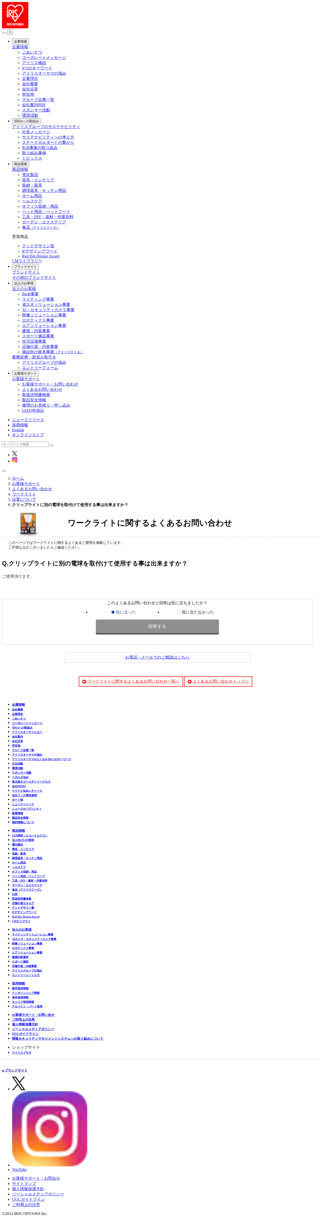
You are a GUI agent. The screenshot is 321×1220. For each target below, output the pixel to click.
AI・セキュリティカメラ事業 (48, 310)
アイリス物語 (34, 63)
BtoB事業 (30, 294)
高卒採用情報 (20, 997)
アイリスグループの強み (44, 362)
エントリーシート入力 (26, 975)
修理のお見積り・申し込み (46, 405)
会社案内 (17, 736)
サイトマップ (24, 1183)
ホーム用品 (32, 196)
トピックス (32, 158)
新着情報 (17, 813)
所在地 (28, 94)
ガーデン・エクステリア (44, 222)
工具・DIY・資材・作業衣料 (47, 217)
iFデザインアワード (39, 251)
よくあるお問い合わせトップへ (220, 681)
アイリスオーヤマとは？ (27, 732)
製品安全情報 (34, 400)
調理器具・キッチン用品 (44, 190)
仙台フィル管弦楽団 (24, 795)
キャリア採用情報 (23, 1001)
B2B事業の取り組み (40, 148)
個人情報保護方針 (25, 1024)
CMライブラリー (27, 261)
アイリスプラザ (21, 1052)
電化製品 (30, 175)
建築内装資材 (20, 956)
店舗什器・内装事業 (40, 346)
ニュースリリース (28, 420)
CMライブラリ (21, 921)
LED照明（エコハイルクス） (30, 835)
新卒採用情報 (20, 988)
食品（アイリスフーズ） (27, 889)
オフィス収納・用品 (40, 206)
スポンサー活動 (36, 110)
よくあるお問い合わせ (42, 389)
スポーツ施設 (20, 961)
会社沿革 (30, 89)
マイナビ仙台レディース (27, 790)
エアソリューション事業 (44, 325)
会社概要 (30, 84)
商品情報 (20, 164)
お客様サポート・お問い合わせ (50, 384)
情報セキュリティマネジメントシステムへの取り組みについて (57, 1038)
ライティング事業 (38, 299)
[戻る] (4, 33)
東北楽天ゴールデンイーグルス (31, 781)
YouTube (19, 1169)
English (18, 430)
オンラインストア (28, 435)
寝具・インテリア (38, 180)
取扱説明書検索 (36, 395)
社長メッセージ (36, 132)
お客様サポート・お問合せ (36, 1178)
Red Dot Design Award (40, 256)
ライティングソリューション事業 (32, 934)
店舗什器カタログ (23, 903)
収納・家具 (32, 185)
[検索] (51, 445)
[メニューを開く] (4, 471)
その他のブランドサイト (34, 277)
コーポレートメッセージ (44, 57)
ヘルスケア (32, 201)
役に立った (126, 612)
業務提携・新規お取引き (34, 357)
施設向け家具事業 (53, 352)
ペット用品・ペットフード (46, 211)
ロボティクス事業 (38, 320)
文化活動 (17, 763)
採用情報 (20, 425)
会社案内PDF (34, 105)
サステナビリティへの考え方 (48, 137)
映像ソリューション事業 (44, 315)
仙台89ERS (19, 786)
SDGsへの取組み (26, 121)
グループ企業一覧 (38, 99)
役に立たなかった (198, 612)
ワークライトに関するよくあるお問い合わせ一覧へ (133, 681)
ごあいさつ (32, 52)
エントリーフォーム (40, 367)
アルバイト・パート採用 (27, 1006)
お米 (15, 894)
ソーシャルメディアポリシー (33, 1029)
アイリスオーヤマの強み (44, 73)
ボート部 (17, 799)
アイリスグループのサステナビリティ (46, 127)
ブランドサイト (25, 267)
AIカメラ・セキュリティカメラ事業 (34, 938)
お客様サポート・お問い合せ (33, 1015)
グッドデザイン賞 (38, 246)
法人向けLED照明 (23, 839)
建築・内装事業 (36, 331)
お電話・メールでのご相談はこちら (157, 657)
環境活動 (30, 115)
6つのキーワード (37, 68)
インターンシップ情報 (26, 992)
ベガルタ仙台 (20, 777)
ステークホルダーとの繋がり (48, 142)
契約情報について (23, 822)
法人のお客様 (24, 283)
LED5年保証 (33, 410)
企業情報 (20, 41)
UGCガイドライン (25, 1034)
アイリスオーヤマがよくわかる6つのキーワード (41, 759)
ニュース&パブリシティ (27, 808)
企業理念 (30, 78)
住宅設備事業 (34, 341)
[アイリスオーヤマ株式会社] (15, 27)
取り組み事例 (34, 153)
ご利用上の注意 (23, 1019)
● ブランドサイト (15, 1070)
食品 (40, 227)
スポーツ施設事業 (38, 336)
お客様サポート (25, 373)
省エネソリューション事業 (46, 304)
